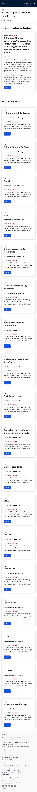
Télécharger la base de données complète (15, 746)
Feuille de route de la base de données (14, 742)
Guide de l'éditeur (7, 759)
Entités (4, 10)
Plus (6, 87)
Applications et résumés (10, 757)
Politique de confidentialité (11, 783)
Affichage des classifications (11, 772)
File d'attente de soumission (11, 770)
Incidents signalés (8, 768)
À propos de (6, 753)
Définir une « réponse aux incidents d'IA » (15, 740)
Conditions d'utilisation (9, 781)
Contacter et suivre (8, 755)
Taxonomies (6, 774)
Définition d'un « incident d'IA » (12, 738)
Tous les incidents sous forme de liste (14, 766)
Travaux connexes (7, 744)
